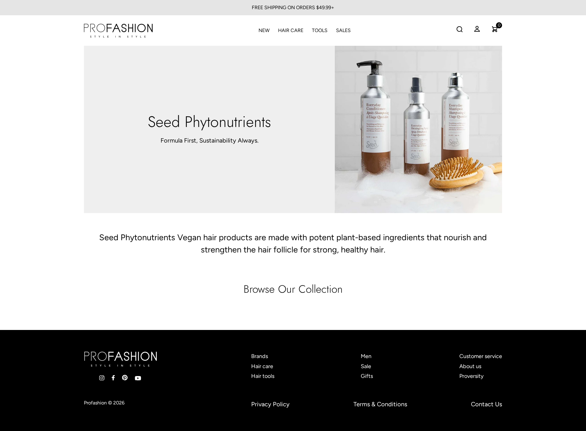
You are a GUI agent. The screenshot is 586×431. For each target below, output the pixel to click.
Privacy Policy (270, 404)
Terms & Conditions (380, 404)
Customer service (480, 356)
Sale (366, 366)
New (264, 30)
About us (470, 366)
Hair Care (290, 30)
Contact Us (486, 404)
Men (366, 356)
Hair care (262, 366)
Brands (259, 356)
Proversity (471, 376)
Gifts (367, 376)
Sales (343, 30)
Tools (319, 30)
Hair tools (262, 376)
